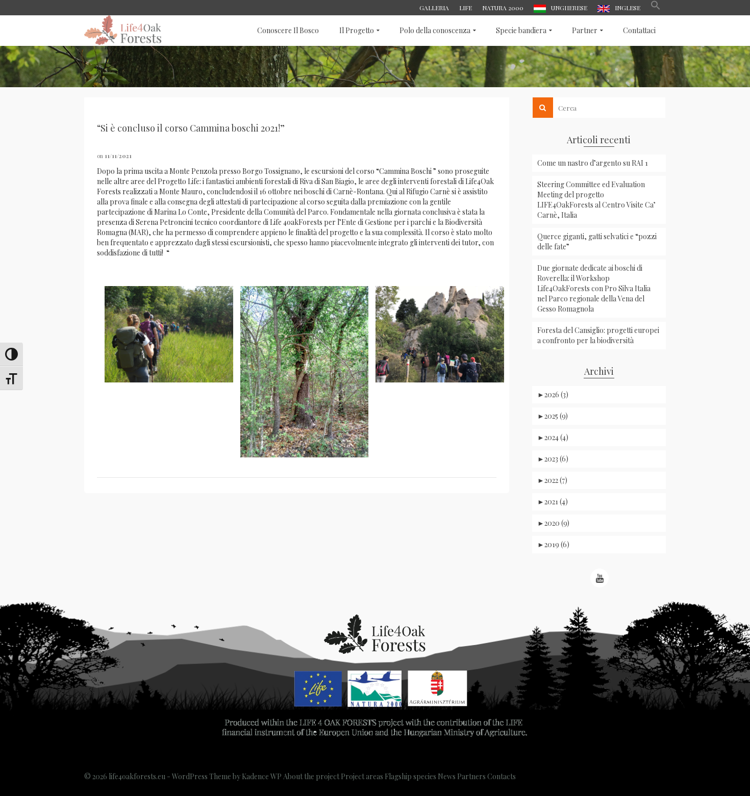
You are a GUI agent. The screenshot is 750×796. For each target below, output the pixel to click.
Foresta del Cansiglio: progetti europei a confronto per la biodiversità (598, 335)
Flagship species (410, 776)
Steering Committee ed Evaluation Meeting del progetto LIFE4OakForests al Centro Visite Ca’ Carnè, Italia (596, 199)
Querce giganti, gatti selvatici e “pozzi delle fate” (597, 241)
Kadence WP (262, 776)
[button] (655, 7)
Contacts (501, 776)
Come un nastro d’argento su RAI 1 (592, 163)
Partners (471, 776)
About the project (311, 776)
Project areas (362, 776)
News (447, 776)
